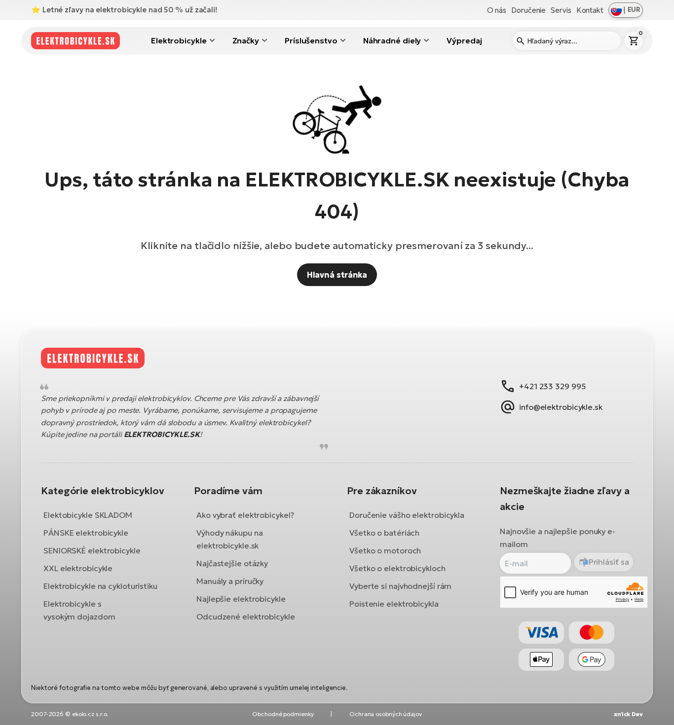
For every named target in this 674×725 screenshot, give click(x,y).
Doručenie (528, 10)
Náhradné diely (392, 40)
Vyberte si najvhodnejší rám (400, 586)
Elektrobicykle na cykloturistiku (100, 586)
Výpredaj (464, 40)
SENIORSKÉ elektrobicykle (92, 550)
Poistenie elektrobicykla (394, 604)
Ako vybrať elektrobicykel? (245, 515)
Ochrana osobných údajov (385, 714)
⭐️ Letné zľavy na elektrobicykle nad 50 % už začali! (124, 9)
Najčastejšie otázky (232, 563)
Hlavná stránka (337, 275)
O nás (497, 10)
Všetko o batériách (384, 533)
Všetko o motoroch (385, 550)
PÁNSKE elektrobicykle (85, 533)
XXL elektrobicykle (77, 568)
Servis (561, 10)
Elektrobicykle (179, 40)
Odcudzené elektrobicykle (245, 616)
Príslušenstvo (311, 40)
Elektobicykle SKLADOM (87, 515)
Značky (245, 40)
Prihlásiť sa (609, 562)
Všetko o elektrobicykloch (397, 568)
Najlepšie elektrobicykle (241, 599)
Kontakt (589, 10)
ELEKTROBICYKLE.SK (162, 434)
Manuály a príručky (229, 581)
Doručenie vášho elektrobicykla (406, 515)
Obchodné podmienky (282, 714)
